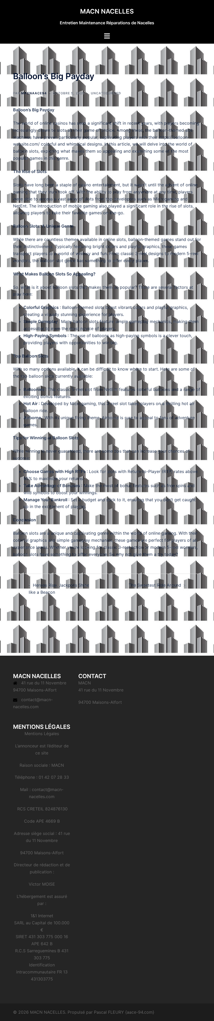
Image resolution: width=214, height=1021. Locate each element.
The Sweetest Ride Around (155, 585)
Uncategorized (106, 93)
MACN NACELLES (107, 11)
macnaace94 (34, 93)
